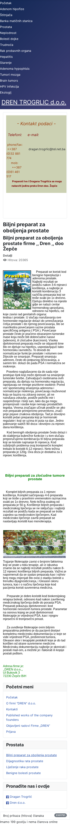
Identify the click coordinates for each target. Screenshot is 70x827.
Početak (6, 3)
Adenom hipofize (12, 9)
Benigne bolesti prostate (23, 773)
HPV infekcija (9, 86)
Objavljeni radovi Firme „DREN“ (28, 725)
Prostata (6, 27)
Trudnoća (6, 45)
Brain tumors (9, 80)
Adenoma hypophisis (14, 68)
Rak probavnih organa (15, 51)
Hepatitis (6, 57)
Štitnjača (6, 15)
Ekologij (5, 92)
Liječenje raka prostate (22, 767)
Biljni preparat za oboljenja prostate (31, 755)
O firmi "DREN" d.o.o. (21, 703)
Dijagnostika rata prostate (24, 761)
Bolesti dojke (9, 39)
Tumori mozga (10, 74)
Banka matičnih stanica (16, 21)
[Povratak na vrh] (63, 820)
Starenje (6, 62)
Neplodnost (8, 33)
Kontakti (12, 709)
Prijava (11, 731)
